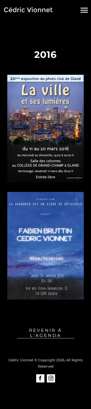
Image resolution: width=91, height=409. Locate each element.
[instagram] (51, 378)
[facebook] (40, 378)
